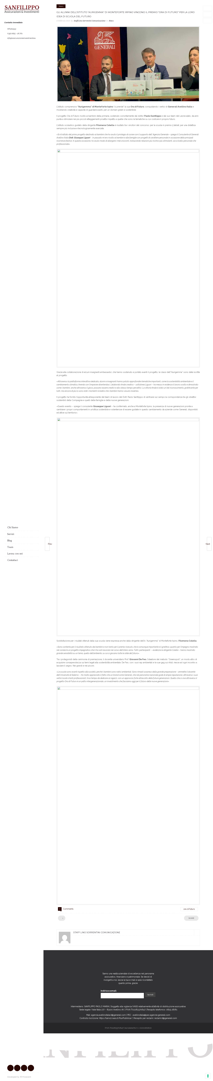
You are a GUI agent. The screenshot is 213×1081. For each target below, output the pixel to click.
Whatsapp (11, 29)
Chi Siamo (12, 527)
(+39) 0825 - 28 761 (14, 33)
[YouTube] (31, 1068)
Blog (9, 540)
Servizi (10, 534)
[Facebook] (10, 1068)
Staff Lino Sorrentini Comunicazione (89, 21)
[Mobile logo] (106, 1079)
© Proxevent (25, 1077)
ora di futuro (189, 909)
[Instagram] (17, 1068)
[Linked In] (197, 932)
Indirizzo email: (109, 991)
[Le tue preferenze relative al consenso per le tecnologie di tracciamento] (208, 1076)
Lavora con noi (15, 553)
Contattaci (12, 560)
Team (10, 547)
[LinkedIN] (24, 1068)
